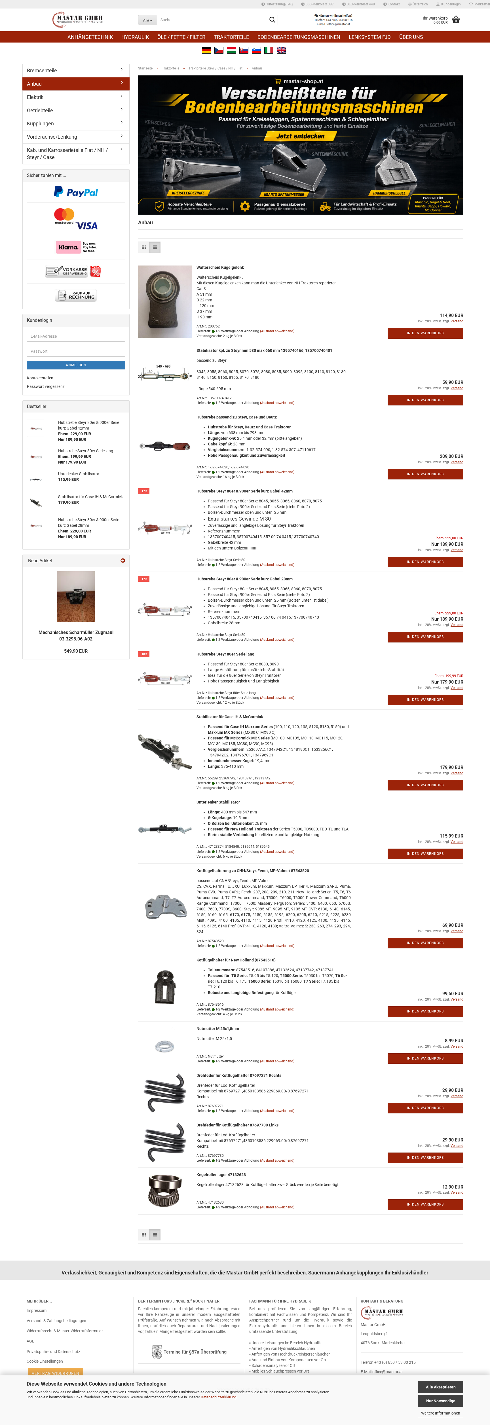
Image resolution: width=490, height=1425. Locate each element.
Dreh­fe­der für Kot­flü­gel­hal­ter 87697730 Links (237, 1125)
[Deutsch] (206, 50)
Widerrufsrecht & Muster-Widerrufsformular (65, 1331)
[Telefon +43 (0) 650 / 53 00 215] (333, 20)
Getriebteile (40, 110)
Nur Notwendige (440, 1401)
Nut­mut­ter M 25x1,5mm (218, 1028)
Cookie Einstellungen (45, 1361)
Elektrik (35, 97)
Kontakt (393, 4)
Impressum (37, 1310)
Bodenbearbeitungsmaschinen (298, 37)
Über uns (411, 37)
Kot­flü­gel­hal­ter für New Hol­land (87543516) (236, 960)
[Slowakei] (243, 50)
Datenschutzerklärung (218, 1397)
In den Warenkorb (425, 333)
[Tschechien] (218, 50)
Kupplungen (40, 123)
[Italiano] (268, 50)
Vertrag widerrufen (55, 1373)
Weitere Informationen (440, 1413)
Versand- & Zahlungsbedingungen (56, 1320)
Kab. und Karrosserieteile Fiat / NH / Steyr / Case (67, 153)
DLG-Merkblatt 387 (319, 4)
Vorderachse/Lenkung (52, 137)
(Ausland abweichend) (277, 331)
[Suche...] (272, 20)
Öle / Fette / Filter (181, 37)
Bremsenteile (42, 70)
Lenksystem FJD (370, 37)
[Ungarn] (231, 50)
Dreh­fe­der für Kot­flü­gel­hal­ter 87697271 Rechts (239, 1075)
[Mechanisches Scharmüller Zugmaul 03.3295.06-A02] (76, 596)
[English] (281, 50)
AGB (31, 1341)
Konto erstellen (40, 378)
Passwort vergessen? (46, 386)
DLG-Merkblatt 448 (360, 4)
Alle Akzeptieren (441, 1387)
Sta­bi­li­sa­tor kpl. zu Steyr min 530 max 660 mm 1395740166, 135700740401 (264, 350)
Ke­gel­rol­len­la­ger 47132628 (221, 1174)
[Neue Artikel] (123, 561)
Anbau (34, 84)
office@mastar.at (387, 1371)
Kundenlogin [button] (450, 4)
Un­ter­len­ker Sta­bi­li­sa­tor (218, 802)
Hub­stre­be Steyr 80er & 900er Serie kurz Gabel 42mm (245, 491)
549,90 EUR (76, 651)
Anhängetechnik (90, 37)
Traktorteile (231, 37)
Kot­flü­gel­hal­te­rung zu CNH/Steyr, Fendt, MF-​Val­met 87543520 (253, 870)
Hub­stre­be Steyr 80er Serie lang (225, 654)
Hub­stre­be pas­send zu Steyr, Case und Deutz (237, 417)
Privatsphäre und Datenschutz (53, 1351)
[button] (418, 4)
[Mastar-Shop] (78, 20)
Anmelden (76, 365)
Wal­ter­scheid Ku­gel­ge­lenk (220, 267)
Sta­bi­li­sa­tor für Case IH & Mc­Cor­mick (230, 716)
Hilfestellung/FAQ (279, 4)
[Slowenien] (256, 50)
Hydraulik (135, 37)
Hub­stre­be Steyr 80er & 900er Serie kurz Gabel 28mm (245, 579)
